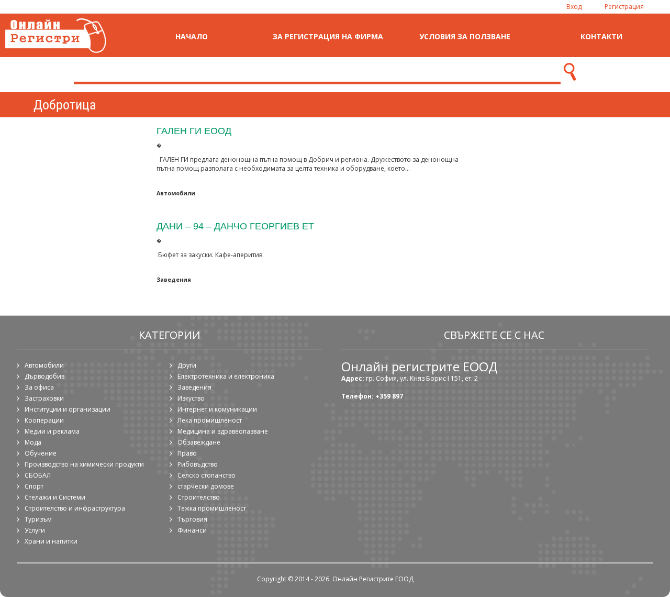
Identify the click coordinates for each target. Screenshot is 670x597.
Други (186, 365)
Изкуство (191, 398)
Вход (574, 6)
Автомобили (176, 193)
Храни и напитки (51, 541)
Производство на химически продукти (84, 464)
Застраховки (44, 398)
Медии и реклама (52, 431)
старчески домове (205, 486)
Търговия (192, 519)
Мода (33, 442)
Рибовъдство (197, 464)
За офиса (39, 387)
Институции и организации (67, 409)
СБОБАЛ (38, 475)
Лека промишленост (209, 420)
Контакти (601, 36)
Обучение (41, 453)
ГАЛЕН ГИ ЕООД (194, 130)
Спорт (34, 486)
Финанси (192, 530)
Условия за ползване (464, 36)
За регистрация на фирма (328, 36)
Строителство (198, 497)
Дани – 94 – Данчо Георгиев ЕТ (235, 225)
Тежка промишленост (211, 508)
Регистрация (624, 6)
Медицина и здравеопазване (222, 431)
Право (187, 453)
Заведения (174, 279)
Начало (191, 36)
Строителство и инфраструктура (75, 508)
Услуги (35, 530)
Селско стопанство (206, 475)
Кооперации (44, 420)
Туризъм (38, 519)
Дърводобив (44, 376)
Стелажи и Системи (55, 497)
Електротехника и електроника (225, 376)
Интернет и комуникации (217, 409)
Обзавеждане (198, 442)
